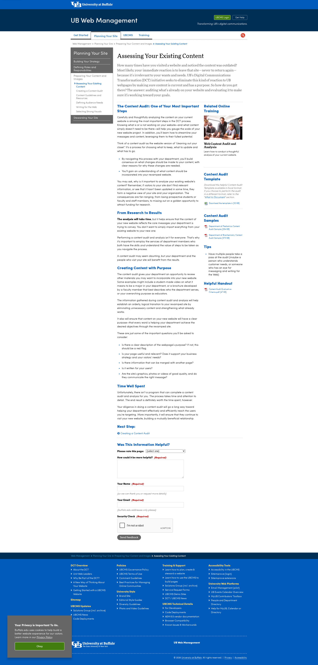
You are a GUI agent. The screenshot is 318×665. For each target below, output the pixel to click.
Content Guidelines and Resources (88, 97)
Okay (40, 646)
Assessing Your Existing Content (88, 85)
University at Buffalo (191, 658)
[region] (39, 637)
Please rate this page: (130, 451)
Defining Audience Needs (89, 103)
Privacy (228, 658)
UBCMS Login (221, 18)
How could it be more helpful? (135, 457)
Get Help (238, 18)
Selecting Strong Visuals (89, 111)
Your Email (123, 500)
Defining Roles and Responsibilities (85, 69)
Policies (121, 565)
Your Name (123, 483)
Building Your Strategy (87, 61)
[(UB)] (159, 5)
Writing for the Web (86, 107)
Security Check (126, 516)
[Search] (243, 35)
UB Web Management (104, 19)
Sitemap (76, 599)
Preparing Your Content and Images (134, 44)
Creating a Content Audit (89, 91)
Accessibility (241, 658)
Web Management (82, 44)
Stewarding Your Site (86, 118)
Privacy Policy (44, 637)
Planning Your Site (103, 44)
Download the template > (224, 203)
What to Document (215, 197)
